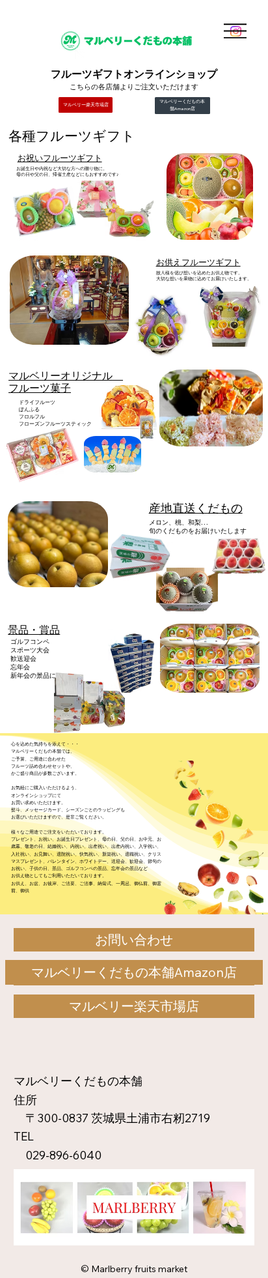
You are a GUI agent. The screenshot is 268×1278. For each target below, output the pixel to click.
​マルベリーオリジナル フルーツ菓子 (65, 381)
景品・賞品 (34, 629)
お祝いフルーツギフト (60, 157)
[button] (134, 939)
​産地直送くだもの (196, 508)
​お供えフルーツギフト (198, 262)
